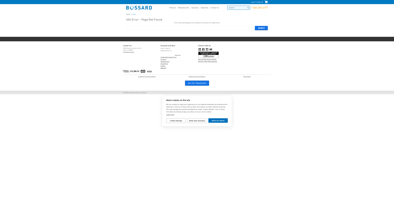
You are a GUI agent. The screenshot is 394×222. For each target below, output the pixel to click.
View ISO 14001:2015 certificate (207, 61)
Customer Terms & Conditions (147, 76)
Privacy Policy (247, 76)
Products (172, 8)
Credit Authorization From (168, 57)
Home (128, 14)
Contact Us (215, 8)
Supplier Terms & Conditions (197, 76)
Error (134, 14)
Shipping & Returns (166, 50)
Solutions (195, 8)
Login (162, 48)
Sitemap (144, 92)
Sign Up (260, 2)
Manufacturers (183, 8)
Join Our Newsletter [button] (197, 83)
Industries (204, 8)
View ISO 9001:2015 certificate (207, 59)
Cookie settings (176, 121)
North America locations (128, 52)
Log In (253, 2)
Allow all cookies (218, 121)
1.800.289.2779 (259, 7)
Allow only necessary (197, 121)
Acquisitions (164, 64)
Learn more (170, 115)
